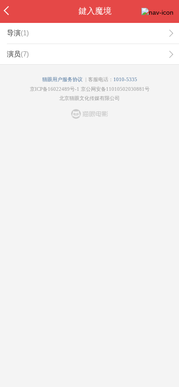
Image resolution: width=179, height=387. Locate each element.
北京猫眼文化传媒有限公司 (89, 98)
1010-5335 (125, 79)
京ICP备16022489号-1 (54, 89)
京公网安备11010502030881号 (115, 89)
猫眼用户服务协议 (62, 79)
